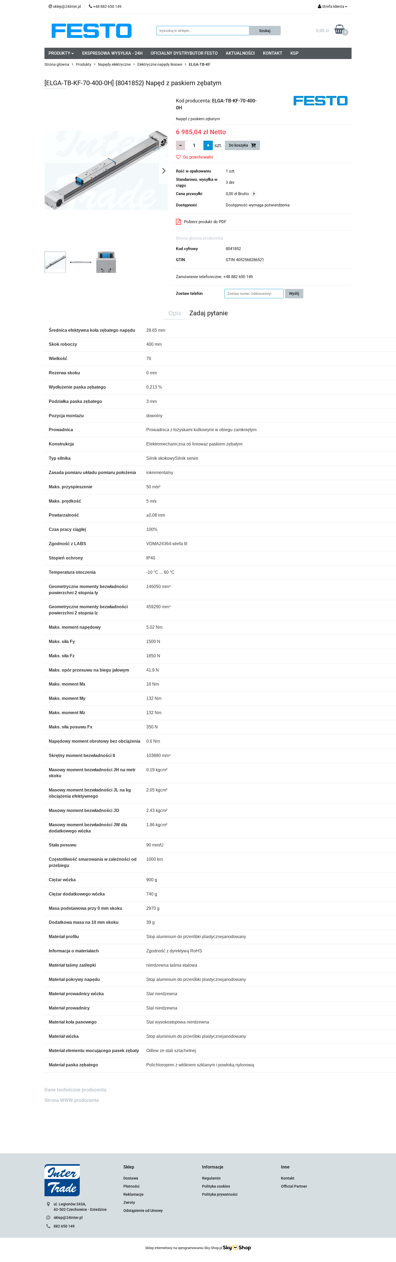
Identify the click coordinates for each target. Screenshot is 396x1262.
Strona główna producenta (199, 238)
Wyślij (294, 293)
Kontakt (287, 1178)
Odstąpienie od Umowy (143, 1210)
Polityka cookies (216, 1186)
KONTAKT (272, 53)
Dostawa (130, 1178)
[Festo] (321, 100)
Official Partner (294, 1186)
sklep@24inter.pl (68, 1217)
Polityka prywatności (220, 1194)
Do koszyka (239, 145)
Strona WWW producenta (71, 1100)
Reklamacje (133, 1194)
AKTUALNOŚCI (240, 53)
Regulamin (211, 1178)
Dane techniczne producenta (75, 1089)
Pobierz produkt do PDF (205, 221)
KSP (294, 53)
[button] (128, 1167)
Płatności (131, 1186)
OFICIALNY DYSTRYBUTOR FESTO (184, 53)
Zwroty (129, 1202)
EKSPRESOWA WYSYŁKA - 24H (112, 53)
